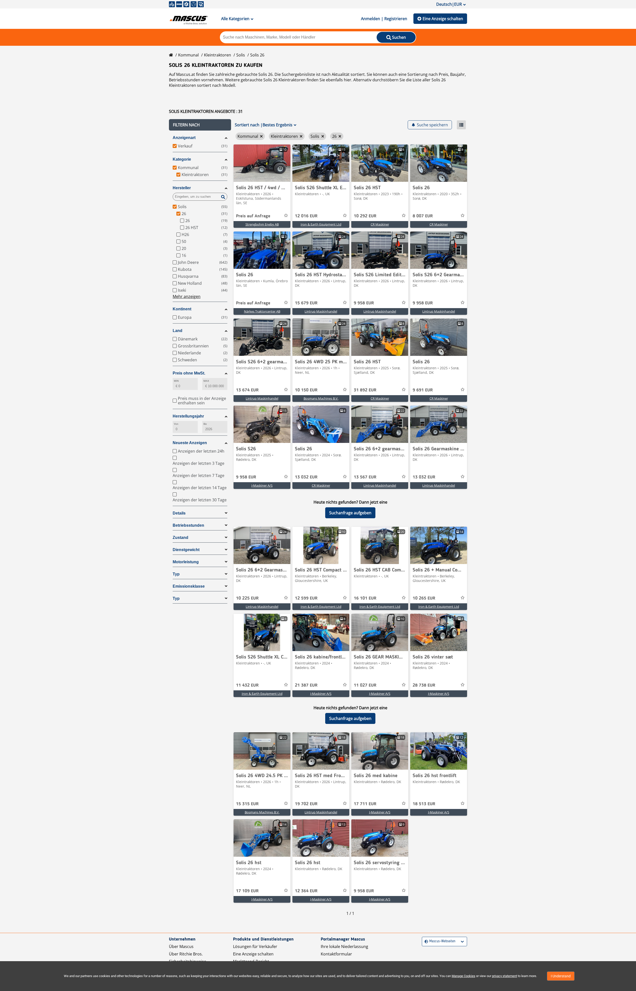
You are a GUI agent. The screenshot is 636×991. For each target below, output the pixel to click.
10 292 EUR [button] (365, 216)
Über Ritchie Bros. (186, 954)
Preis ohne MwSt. (189, 373)
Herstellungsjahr (188, 416)
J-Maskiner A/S (262, 485)
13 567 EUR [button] (365, 477)
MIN (176, 380)
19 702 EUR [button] (306, 804)
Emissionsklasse (189, 586)
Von (176, 424)
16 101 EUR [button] (365, 598)
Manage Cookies (463, 976)
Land (177, 331)
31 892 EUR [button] (365, 390)
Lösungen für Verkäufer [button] (255, 946)
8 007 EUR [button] (423, 216)
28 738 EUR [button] (424, 685)
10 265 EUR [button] (424, 598)
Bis (205, 424)
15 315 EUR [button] (247, 804)
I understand (561, 976)
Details (179, 513)
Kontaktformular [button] (336, 954)
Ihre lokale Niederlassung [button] (344, 946)
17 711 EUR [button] (365, 804)
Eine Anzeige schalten (443, 18)
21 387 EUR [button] (306, 685)
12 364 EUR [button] (306, 891)
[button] (200, 125)
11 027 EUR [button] (365, 685)
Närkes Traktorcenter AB (262, 311)
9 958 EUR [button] (364, 303)
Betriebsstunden (188, 525)
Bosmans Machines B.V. (321, 398)
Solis (240, 55)
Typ (176, 574)
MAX (206, 380)
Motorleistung (186, 562)
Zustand (180, 537)
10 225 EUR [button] (247, 598)
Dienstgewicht (186, 550)
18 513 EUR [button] (424, 804)
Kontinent (182, 309)
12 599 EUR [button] (306, 598)
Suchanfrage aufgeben (350, 513)
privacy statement (504, 976)
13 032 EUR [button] (306, 477)
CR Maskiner (380, 224)
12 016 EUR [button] (306, 216)
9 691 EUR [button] (423, 390)
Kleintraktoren (217, 55)
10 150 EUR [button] (306, 390)
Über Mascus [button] (181, 946)
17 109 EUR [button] (247, 891)
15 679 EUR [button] (306, 303)
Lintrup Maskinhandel (321, 311)
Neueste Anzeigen (190, 443)
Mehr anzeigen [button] (186, 296)
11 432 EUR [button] (247, 685)
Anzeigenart (184, 138)
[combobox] (425, 941)
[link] (262, 163)
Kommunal (188, 55)
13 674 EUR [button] (247, 390)
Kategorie (182, 159)
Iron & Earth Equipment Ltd (321, 224)
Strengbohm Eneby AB (262, 224)
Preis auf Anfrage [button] (253, 216)
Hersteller (182, 188)
